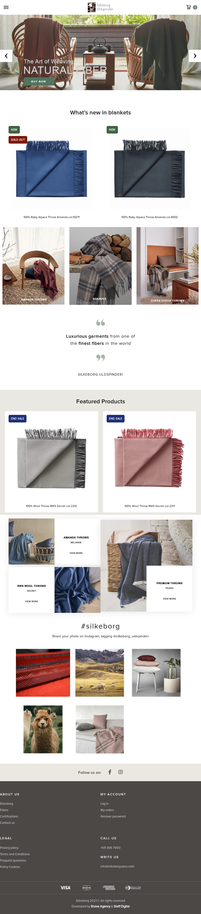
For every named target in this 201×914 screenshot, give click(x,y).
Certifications (9, 816)
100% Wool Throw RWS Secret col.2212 (51, 506)
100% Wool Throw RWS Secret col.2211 (150, 506)
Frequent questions (13, 860)
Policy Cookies (10, 867)
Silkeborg (6, 803)
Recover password (113, 816)
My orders (107, 810)
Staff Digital (122, 906)
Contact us (7, 823)
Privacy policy (9, 848)
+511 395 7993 (110, 848)
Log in (104, 803)
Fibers (4, 810)
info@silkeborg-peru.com (117, 866)
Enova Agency (100, 906)
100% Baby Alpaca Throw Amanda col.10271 (44, 217)
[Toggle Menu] (6, 8)
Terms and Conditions (15, 854)
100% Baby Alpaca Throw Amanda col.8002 (142, 217)
